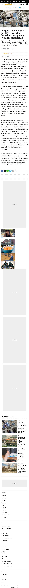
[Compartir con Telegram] (10, 171)
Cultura (4, 507)
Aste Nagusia (15, 1)
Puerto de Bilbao (22, 1)
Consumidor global (7, 538)
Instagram (4, 582)
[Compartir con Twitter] (5, 171)
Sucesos (4, 510)
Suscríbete (4, 551)
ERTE (11, 53)
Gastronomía (5, 512)
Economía (4, 495)
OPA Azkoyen (8, 1)
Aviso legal (4, 556)
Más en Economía (8, 417)
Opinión (3, 505)
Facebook (4, 574)
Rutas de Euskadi (6, 515)
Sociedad (4, 503)
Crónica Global (6, 526)
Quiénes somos (5, 549)
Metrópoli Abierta (6, 528)
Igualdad (4, 517)
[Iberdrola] (21, 8)
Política (4, 500)
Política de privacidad (7, 563)
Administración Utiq (7, 566)
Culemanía (4, 531)
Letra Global (5, 533)
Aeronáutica (6, 53)
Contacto (4, 554)
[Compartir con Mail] (13, 171)
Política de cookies (6, 561)
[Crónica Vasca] (8, 4)
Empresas (4, 498)
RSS (2, 559)
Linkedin (4, 579)
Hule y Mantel (5, 540)
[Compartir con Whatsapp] (7, 171)
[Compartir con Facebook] (2, 171)
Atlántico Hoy (5, 535)
